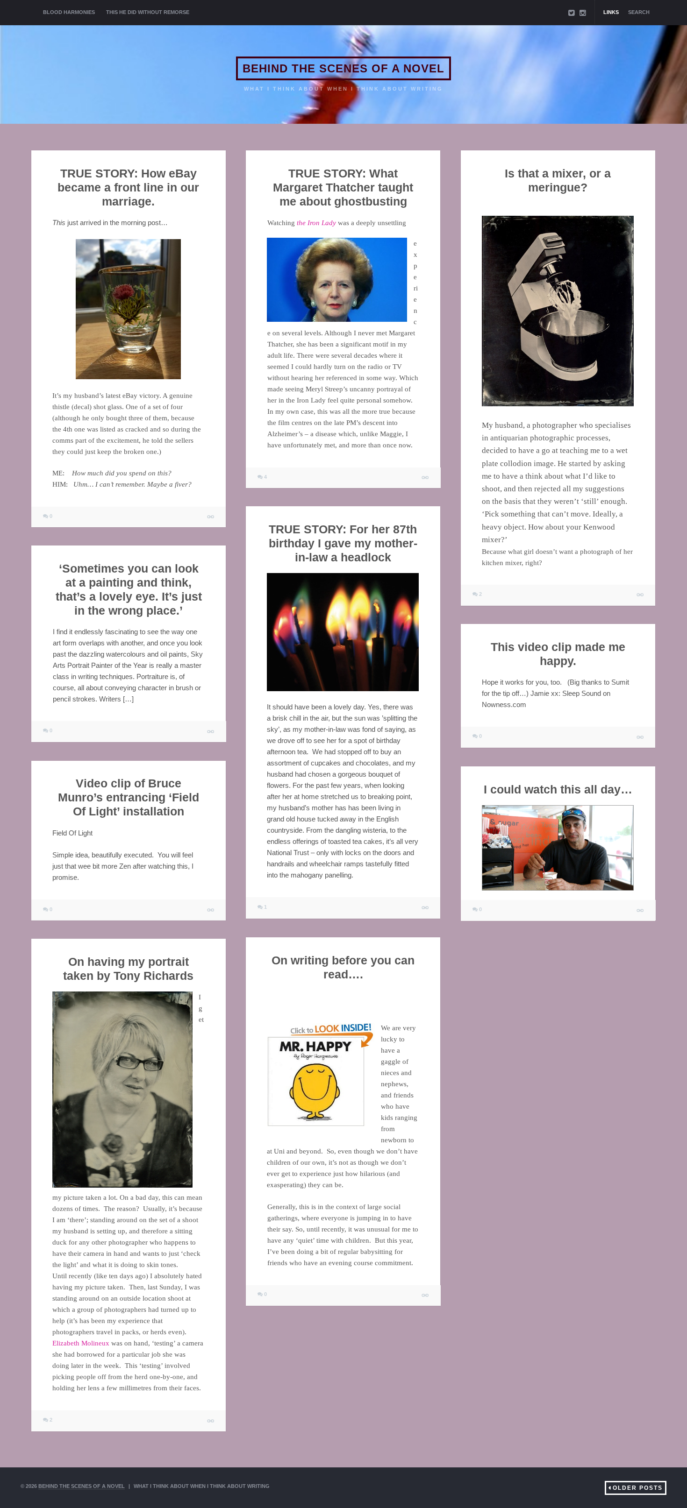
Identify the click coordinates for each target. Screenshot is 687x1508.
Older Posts (638, 1488)
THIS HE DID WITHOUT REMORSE (147, 12)
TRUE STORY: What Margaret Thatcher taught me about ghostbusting (343, 187)
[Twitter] (571, 13)
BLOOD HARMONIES (69, 12)
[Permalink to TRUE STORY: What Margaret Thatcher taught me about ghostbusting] (425, 477)
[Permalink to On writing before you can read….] (425, 1296)
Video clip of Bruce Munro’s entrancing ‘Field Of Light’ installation (128, 797)
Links (611, 12)
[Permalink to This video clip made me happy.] (640, 737)
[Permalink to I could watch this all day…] (640, 910)
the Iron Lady (316, 223)
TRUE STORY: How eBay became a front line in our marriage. (128, 187)
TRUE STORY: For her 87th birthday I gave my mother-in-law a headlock (343, 543)
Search (639, 12)
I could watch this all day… (558, 789)
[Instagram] (583, 13)
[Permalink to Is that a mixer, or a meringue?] (640, 595)
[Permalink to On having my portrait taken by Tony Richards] (211, 1421)
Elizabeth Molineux (80, 1343)
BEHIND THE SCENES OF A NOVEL (343, 68)
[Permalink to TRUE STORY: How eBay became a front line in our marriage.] (211, 517)
